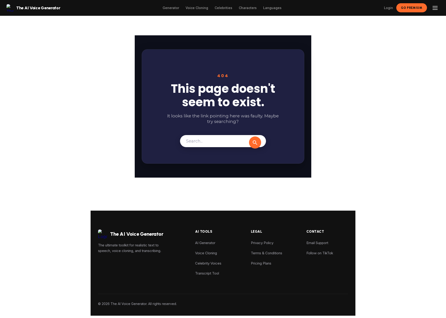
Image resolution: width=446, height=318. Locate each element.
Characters (248, 8)
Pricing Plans (261, 263)
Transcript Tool (207, 273)
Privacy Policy (262, 243)
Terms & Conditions (266, 253)
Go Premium (411, 8)
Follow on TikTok (319, 253)
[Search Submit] (255, 142)
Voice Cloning (197, 8)
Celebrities (223, 8)
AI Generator (205, 243)
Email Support (317, 243)
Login (388, 8)
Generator (171, 8)
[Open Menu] (435, 8)
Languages (272, 8)
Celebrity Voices (208, 263)
